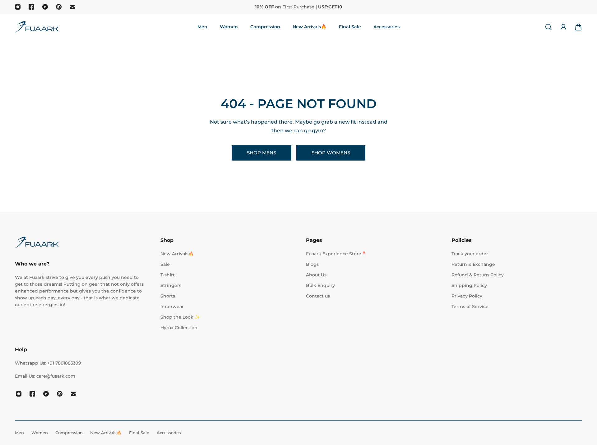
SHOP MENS (261, 153)
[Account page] (563, 27)
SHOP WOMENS (331, 153)
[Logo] (36, 27)
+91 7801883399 (64, 363)
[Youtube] (45, 7)
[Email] (72, 7)
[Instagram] (18, 7)
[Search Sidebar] (548, 27)
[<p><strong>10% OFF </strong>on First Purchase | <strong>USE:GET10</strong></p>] (298, 6)
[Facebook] (31, 7)
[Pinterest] (59, 7)
